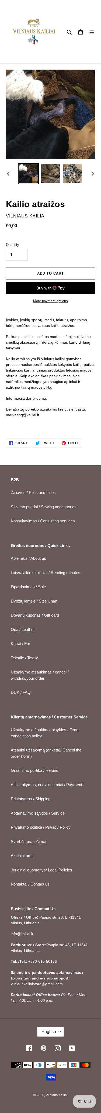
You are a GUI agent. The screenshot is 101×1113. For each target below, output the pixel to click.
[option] (29, 174)
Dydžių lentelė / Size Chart (34, 601)
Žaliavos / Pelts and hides (33, 492)
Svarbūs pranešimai (28, 841)
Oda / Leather (23, 629)
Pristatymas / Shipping (30, 798)
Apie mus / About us (28, 558)
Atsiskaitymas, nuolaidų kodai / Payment (46, 784)
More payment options (50, 301)
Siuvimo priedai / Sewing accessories (43, 507)
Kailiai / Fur (20, 643)
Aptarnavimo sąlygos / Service (38, 813)
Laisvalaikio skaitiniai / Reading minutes (45, 572)
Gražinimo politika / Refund (34, 770)
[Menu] (91, 32)
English (48, 1031)
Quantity (12, 245)
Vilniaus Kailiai (57, 1095)
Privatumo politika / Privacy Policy (41, 827)
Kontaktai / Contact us (30, 884)
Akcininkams (22, 855)
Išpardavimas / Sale (28, 586)
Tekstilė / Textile (24, 658)
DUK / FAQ (21, 692)
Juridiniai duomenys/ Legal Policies (41, 870)
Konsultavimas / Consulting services (43, 521)
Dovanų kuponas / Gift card (35, 615)
